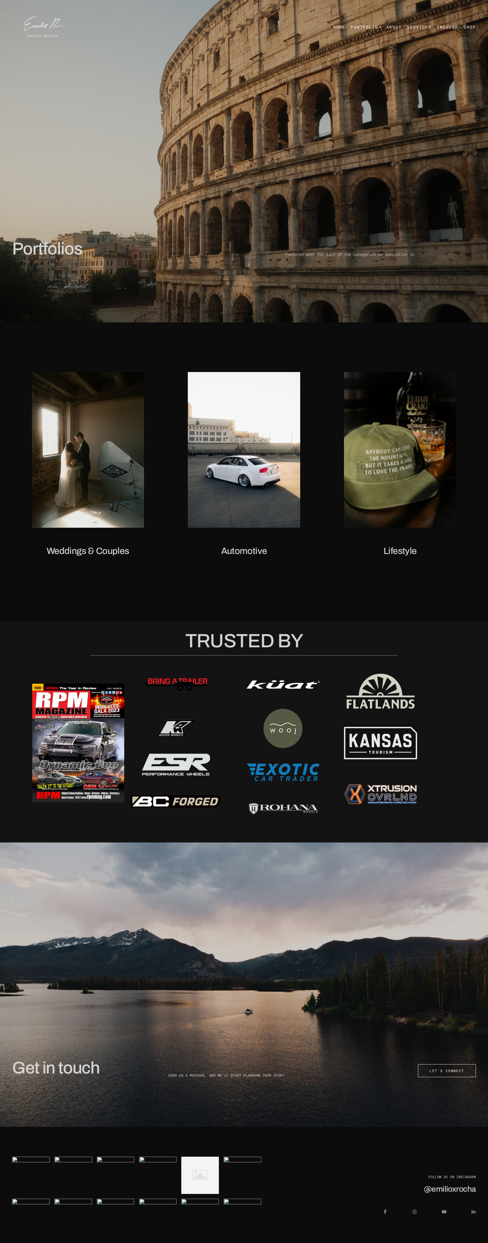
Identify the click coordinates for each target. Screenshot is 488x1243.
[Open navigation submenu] (379, 27)
